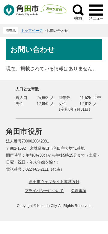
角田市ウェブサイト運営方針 (54, 181)
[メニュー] (96, 12)
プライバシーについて (44, 190)
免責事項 (78, 190)
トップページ (32, 30)
